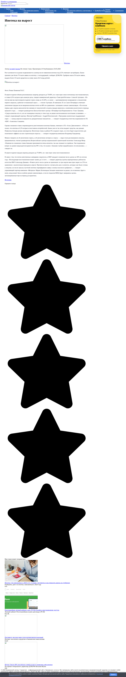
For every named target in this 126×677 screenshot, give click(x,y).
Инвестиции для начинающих (50, 11)
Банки (8, 9)
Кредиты (102, 10)
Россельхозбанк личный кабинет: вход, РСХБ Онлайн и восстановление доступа (32, 610)
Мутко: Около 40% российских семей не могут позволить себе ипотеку (29, 665)
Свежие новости (108, 10)
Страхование (119, 10)
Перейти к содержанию (9, 1)
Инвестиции (45, 9)
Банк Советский (14, 11)
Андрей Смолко (14, 69)
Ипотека (66, 9)
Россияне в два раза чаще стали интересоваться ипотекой (24, 637)
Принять (113, 674)
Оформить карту (107, 46)
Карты (97, 10)
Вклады (22, 9)
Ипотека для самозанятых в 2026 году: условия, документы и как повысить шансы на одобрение (37, 583)
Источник (8, 180)
